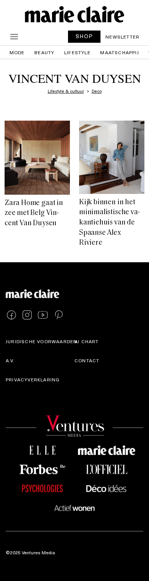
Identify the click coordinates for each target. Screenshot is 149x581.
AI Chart (86, 341)
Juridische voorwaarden (41, 341)
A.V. (10, 360)
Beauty (44, 52)
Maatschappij (119, 52)
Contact (86, 360)
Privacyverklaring (33, 379)
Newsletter (122, 36)
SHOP (84, 36)
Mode (17, 52)
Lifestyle (77, 52)
